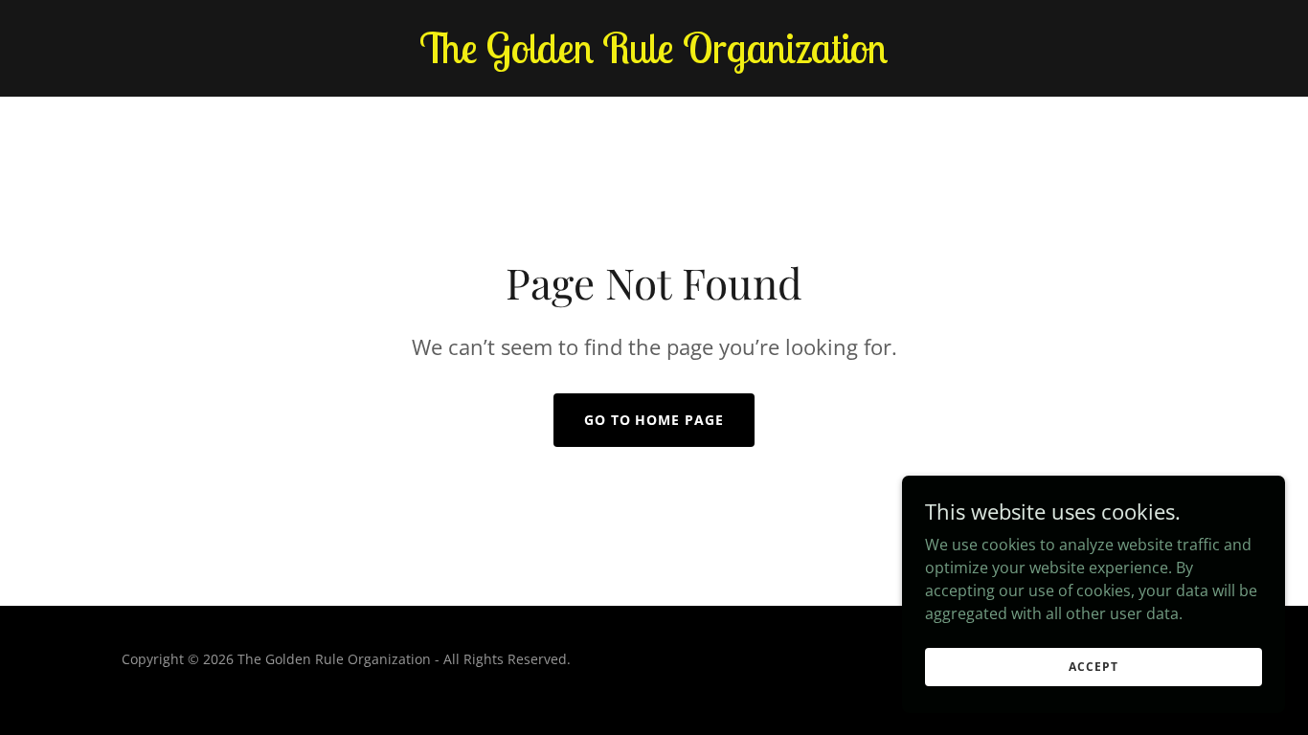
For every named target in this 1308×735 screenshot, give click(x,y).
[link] (653, 57)
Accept (1093, 666)
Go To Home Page (654, 420)
